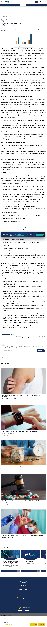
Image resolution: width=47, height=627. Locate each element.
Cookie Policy (8, 622)
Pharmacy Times (4, 17)
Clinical (22, 5)
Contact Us (23, 584)
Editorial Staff (23, 585)
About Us (23, 579)
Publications (3, 357)
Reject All (42, 624)
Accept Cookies (34, 624)
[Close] (45, 618)
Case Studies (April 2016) (29, 337)
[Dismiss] (43, 233)
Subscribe (40, 350)
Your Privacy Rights (23, 590)
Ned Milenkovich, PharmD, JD (9, 502)
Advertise (23, 582)
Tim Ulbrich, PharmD (8, 468)
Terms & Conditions (23, 588)
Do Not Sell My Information (23, 589)
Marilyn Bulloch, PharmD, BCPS (10, 539)
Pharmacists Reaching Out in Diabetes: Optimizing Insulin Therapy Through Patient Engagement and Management (11, 338)
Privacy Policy (23, 586)
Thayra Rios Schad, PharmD (9, 433)
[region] (23, 621)
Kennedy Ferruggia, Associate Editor (11, 398)
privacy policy (24, 353)
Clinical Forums (23, 581)
